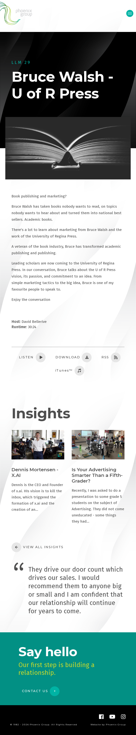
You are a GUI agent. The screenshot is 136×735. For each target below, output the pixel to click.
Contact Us (35, 691)
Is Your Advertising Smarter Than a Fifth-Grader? (97, 475)
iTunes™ (64, 370)
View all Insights (43, 547)
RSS (105, 357)
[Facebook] (101, 716)
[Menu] (129, 13)
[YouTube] (112, 716)
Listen (26, 357)
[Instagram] (123, 716)
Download (67, 357)
